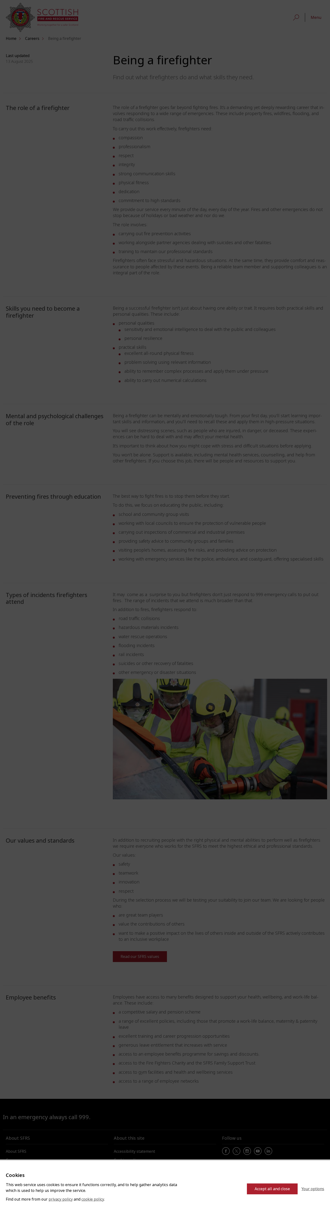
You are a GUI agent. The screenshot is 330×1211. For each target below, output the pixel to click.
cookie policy (92, 1199)
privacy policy (61, 1199)
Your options (312, 1189)
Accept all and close (272, 1189)
